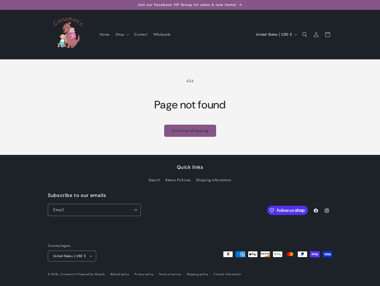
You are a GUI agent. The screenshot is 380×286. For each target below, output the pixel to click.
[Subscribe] (135, 210)
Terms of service (170, 274)
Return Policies (178, 179)
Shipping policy (197, 274)
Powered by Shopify (91, 274)
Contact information (227, 274)
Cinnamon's (68, 274)
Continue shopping (190, 130)
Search (154, 179)
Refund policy (119, 274)
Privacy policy (144, 274)
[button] (121, 34)
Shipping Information (213, 179)
